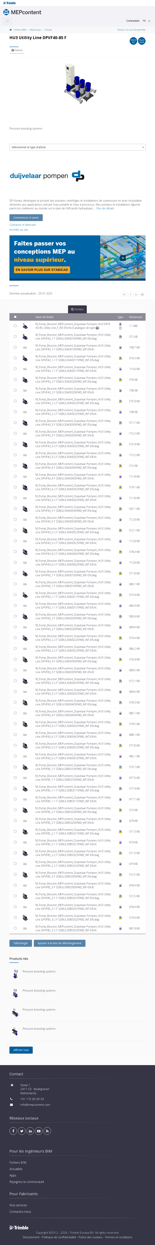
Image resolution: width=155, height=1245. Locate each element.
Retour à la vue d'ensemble (132, 29)
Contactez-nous (20, 1212)
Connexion (133, 20)
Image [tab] (18, 50)
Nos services (18, 1205)
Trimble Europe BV (82, 1232)
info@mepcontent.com (35, 1104)
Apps (12, 1175)
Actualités (15, 1169)
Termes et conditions (118, 1237)
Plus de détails (105, 208)
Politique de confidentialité (59, 1237)
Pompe (48, 29)
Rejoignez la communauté (26, 1182)
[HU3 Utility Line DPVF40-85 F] (77, 82)
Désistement (31, 1237)
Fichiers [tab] (79, 309)
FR (144, 20)
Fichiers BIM (20, 29)
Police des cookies (90, 1237)
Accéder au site (18, 229)
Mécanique (35, 29)
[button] (77, 147)
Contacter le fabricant (22, 225)
